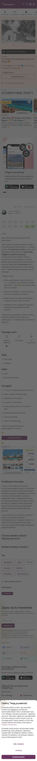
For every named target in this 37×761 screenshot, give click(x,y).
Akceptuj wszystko (18, 757)
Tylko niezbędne (18, 744)
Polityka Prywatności (9, 725)
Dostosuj (19, 750)
